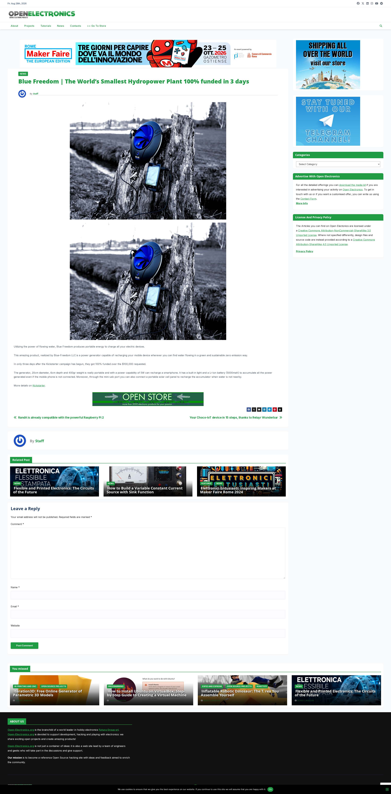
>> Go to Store (96, 25)
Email (15, 606)
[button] (381, 25)
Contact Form (308, 198)
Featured (206, 483)
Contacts (75, 25)
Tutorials (45, 25)
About (14, 25)
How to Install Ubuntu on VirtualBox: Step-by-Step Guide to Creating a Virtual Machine (146, 693)
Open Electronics (353, 189)
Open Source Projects (53, 686)
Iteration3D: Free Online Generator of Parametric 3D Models (47, 693)
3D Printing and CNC (25, 686)
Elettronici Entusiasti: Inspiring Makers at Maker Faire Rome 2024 (238, 490)
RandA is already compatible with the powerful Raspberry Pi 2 (61, 417)
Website (15, 625)
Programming (116, 686)
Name (15, 587)
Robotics (262, 686)
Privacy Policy (304, 251)
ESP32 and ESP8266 (212, 686)
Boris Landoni (24, 700)
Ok (270, 789)
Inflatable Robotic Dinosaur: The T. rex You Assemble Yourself (240, 693)
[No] (387, 789)
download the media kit (352, 184)
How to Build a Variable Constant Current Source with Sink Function (145, 490)
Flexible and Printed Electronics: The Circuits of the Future (53, 490)
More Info (302, 203)
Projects (29, 25)
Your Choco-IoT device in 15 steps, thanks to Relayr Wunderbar (234, 417)
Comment (17, 524)
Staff (35, 93)
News (60, 25)
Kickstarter (39, 385)
